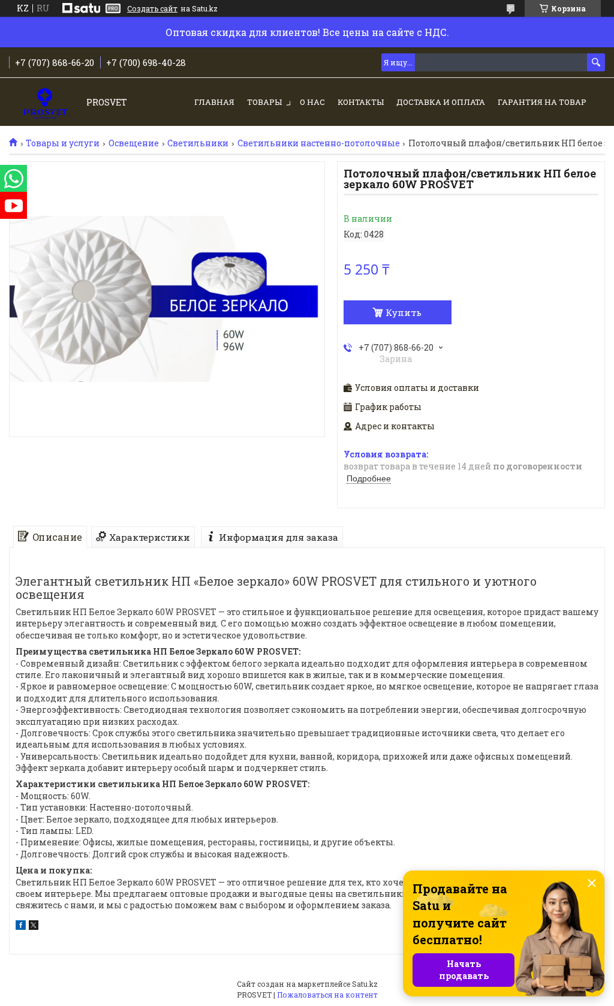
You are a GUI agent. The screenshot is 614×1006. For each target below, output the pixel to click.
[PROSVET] (45, 103)
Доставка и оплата (440, 102)
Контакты (361, 102)
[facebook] (21, 926)
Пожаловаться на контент (327, 994)
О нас (312, 102)
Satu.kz (365, 984)
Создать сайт (152, 8)
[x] (33, 926)
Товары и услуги (63, 143)
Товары (264, 102)
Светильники (197, 143)
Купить (404, 312)
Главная (214, 102)
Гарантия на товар (542, 102)
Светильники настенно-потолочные (318, 143)
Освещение (134, 143)
